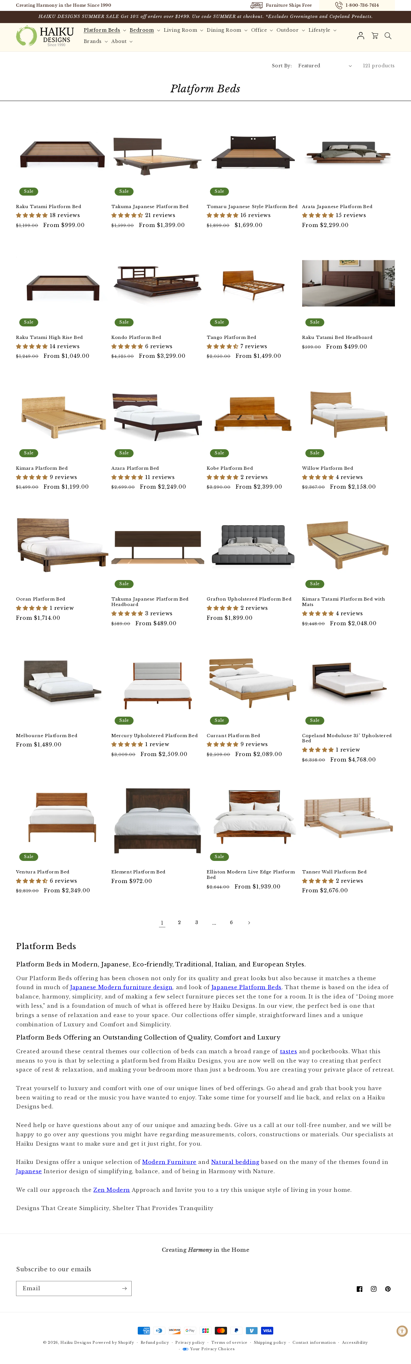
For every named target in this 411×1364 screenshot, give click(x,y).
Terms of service (229, 1342)
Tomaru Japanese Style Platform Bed (252, 206)
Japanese (29, 1171)
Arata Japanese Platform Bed (337, 206)
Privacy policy (190, 1342)
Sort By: (282, 66)
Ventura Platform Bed (43, 872)
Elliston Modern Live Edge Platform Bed (251, 875)
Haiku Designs (75, 1342)
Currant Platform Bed (233, 735)
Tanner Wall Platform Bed (334, 872)
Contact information (314, 1342)
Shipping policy (270, 1342)
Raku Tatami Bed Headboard (337, 337)
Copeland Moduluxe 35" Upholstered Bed (347, 738)
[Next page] (249, 923)
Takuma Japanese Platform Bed (150, 206)
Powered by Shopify (113, 1342)
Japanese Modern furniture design (121, 987)
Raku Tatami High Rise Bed (49, 337)
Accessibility (355, 1342)
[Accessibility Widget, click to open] (402, 1331)
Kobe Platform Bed (230, 468)
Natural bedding (235, 1162)
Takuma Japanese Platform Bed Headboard (150, 602)
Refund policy (155, 1342)
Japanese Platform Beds (247, 987)
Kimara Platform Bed (42, 468)
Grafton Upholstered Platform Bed (249, 599)
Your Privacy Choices (212, 1349)
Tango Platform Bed (232, 337)
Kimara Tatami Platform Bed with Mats (343, 602)
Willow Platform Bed (327, 468)
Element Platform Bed (138, 872)
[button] (388, 36)
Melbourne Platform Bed (46, 735)
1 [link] (162, 923)
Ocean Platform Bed (41, 599)
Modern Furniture (169, 1162)
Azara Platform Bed (135, 468)
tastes (288, 1051)
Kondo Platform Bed (136, 337)
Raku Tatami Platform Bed (48, 206)
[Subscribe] (124, 1288)
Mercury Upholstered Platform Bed (154, 735)
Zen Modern (111, 1190)
